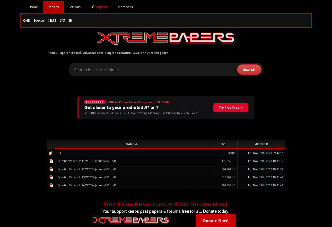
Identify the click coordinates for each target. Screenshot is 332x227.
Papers (53, 7)
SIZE (223, 144)
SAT (62, 20)
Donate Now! (215, 220)
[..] (59, 153)
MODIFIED (261, 144)
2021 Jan (138, 53)
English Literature (119, 53)
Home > (53, 53)
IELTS (52, 20)
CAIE (26, 20)
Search (249, 69)
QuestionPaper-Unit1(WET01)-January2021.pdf (87, 161)
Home (33, 7)
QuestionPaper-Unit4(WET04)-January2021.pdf (87, 185)
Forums (75, 7)
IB (70, 20)
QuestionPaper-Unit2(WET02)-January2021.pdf (87, 169)
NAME (130, 144)
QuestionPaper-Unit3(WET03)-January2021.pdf (87, 177)
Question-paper (157, 53)
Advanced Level (93, 53)
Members (125, 7)
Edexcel (39, 20)
